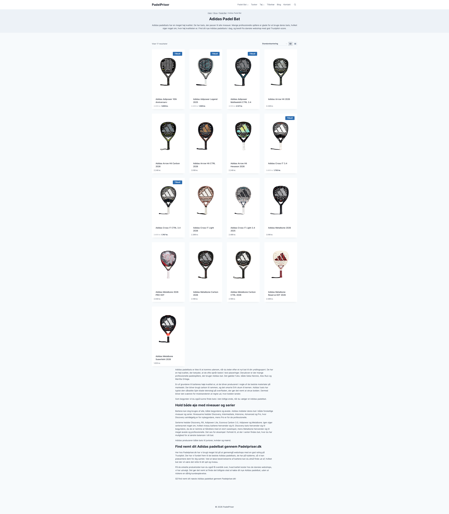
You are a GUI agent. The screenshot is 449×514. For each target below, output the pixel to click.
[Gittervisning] (290, 44)
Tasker (254, 4)
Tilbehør (271, 4)
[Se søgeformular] (295, 5)
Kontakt (287, 4)
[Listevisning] (295, 44)
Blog (279, 4)
